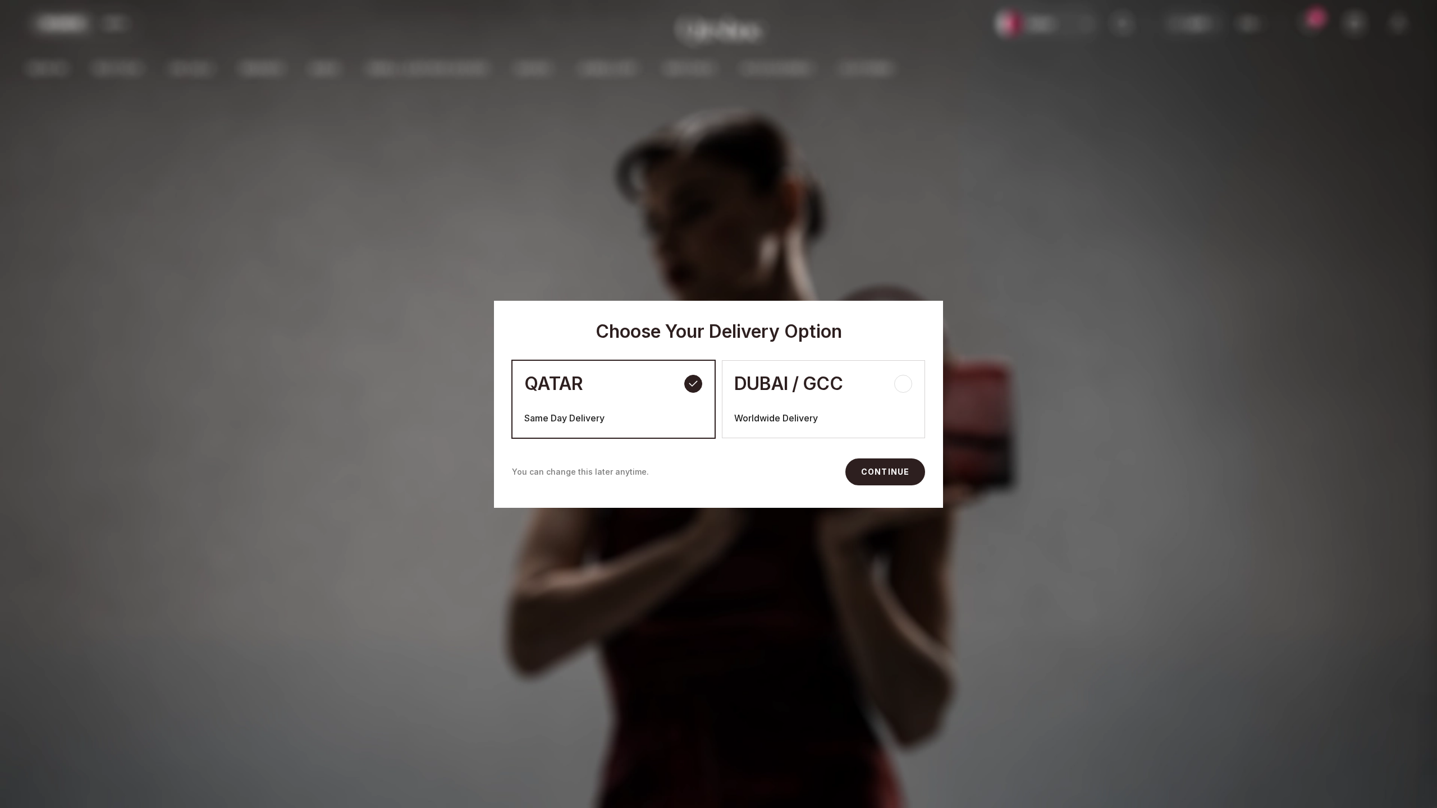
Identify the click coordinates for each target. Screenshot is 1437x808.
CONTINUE (885, 471)
